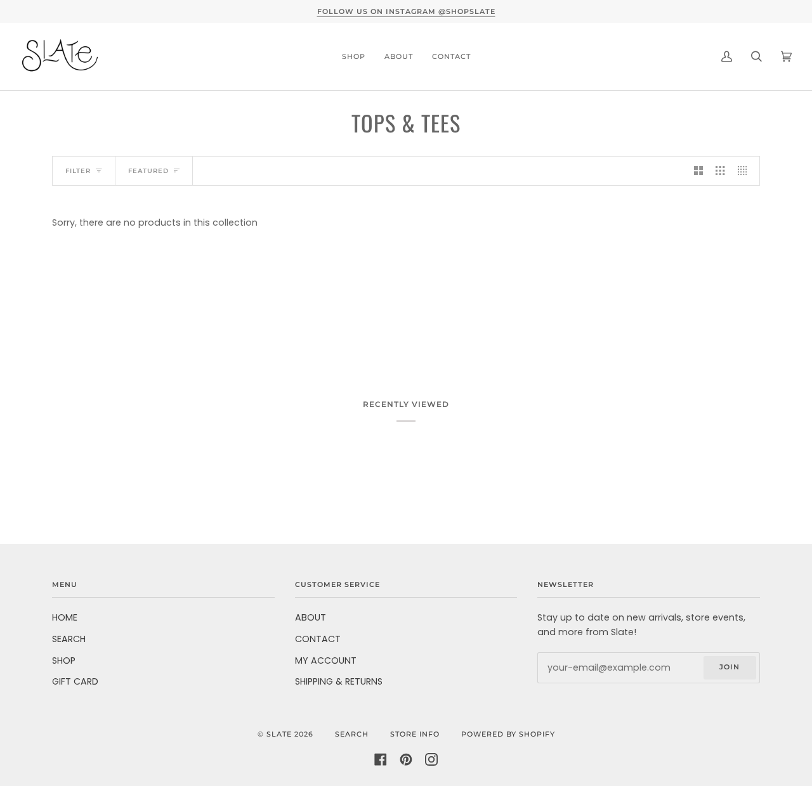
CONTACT (318, 639)
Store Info (415, 734)
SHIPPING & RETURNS (339, 681)
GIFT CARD (75, 681)
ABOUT (310, 617)
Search (352, 734)
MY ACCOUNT (326, 660)
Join (729, 666)
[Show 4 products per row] (745, 171)
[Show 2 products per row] (698, 171)
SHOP (63, 660)
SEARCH (69, 639)
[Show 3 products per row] (720, 171)
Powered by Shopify (508, 734)
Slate (279, 734)
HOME (64, 617)
